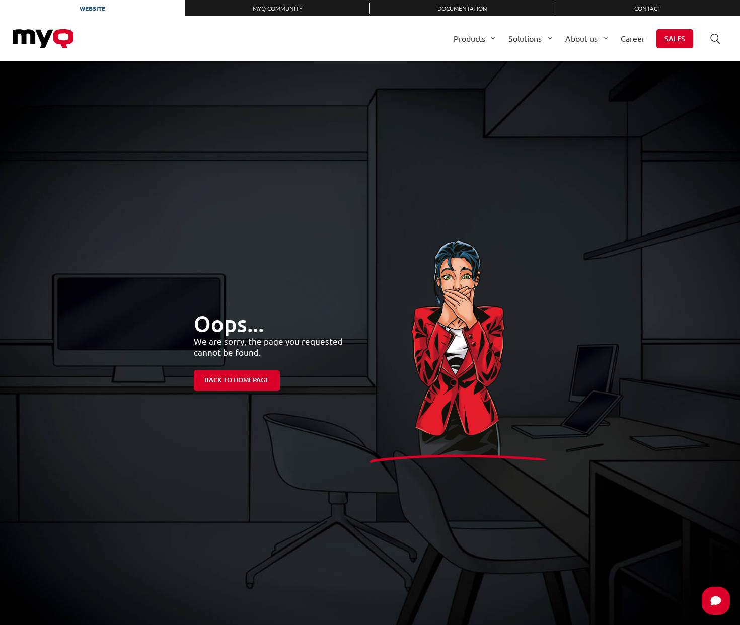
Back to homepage (236, 379)
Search (715, 39)
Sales (674, 38)
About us (581, 38)
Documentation (462, 8)
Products (469, 38)
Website (92, 8)
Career (633, 38)
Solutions (525, 38)
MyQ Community (278, 8)
